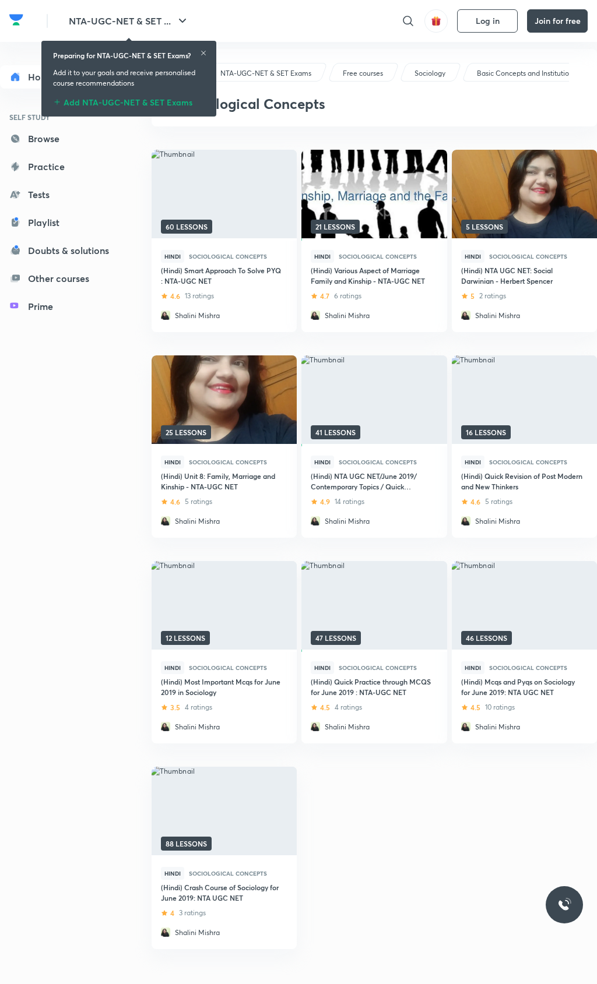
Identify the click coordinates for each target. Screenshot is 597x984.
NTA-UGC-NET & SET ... (120, 21)
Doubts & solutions (68, 250)
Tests (39, 194)
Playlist (43, 222)
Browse (43, 138)
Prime (40, 306)
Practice (46, 166)
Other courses (58, 278)
